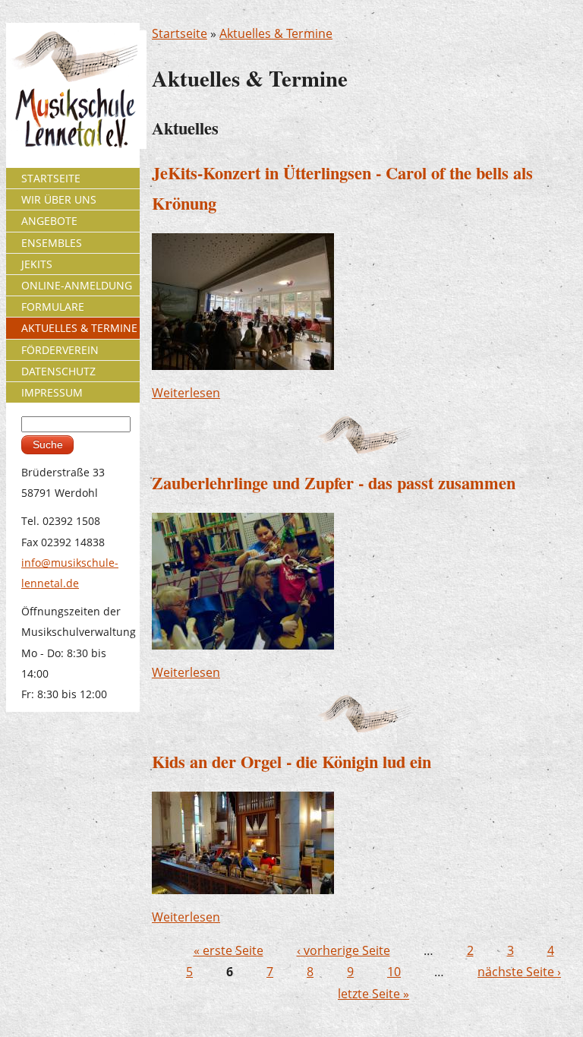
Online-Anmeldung (76, 285)
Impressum (52, 392)
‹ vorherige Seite (343, 950)
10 (394, 971)
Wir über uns (58, 199)
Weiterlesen (186, 392)
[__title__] (243, 300)
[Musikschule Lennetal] (76, 88)
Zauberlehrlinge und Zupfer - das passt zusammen (333, 482)
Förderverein (60, 350)
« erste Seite (228, 950)
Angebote (49, 220)
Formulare (52, 306)
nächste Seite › (519, 971)
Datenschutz (58, 371)
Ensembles (51, 243)
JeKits (36, 264)
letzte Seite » (373, 993)
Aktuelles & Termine (275, 33)
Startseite (179, 33)
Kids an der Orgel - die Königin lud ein (291, 761)
